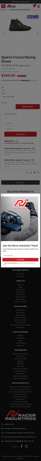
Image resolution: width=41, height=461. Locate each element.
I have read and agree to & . (18, 264)
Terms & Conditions (23, 263)
